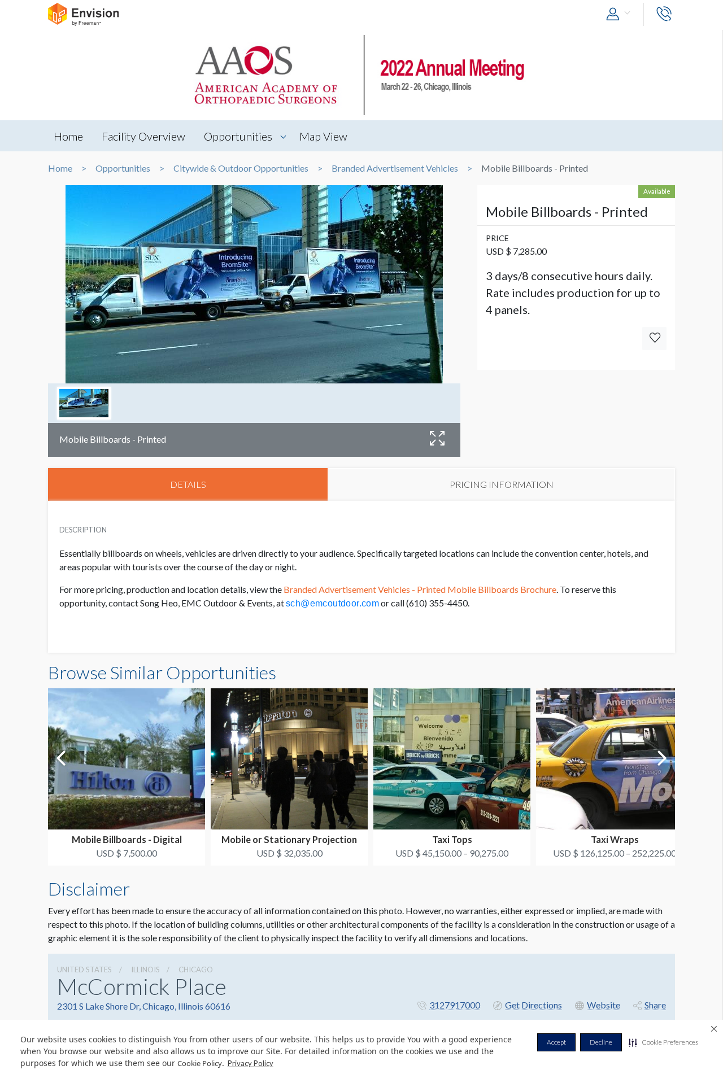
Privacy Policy (250, 1063)
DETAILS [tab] (188, 484)
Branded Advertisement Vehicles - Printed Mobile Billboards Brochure (420, 589)
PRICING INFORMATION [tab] (502, 484)
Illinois (145, 969)
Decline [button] (601, 1042)
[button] (663, 1042)
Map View (323, 136)
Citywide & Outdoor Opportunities (240, 168)
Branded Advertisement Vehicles (395, 168)
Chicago (195, 969)
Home (68, 136)
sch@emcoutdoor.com (332, 603)
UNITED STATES (84, 969)
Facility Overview (143, 136)
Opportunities (238, 136)
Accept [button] (556, 1042)
